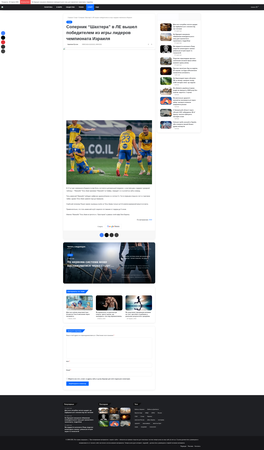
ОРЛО (153, 413)
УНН (150, 220)
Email (68, 370)
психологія (153, 427)
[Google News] (113, 226)
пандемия (144, 427)
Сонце (142, 416)
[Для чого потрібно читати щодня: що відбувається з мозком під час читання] (166, 27)
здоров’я (137, 423)
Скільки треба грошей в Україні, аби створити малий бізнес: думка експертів (184, 124)
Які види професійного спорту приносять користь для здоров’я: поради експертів (90, 263)
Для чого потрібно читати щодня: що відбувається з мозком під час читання (185, 27)
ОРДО (146, 413)
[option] (109, 263)
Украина (149, 416)
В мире (59, 7)
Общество (70, 7)
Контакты (197, 446)
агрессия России (139, 420)
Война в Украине (139, 409)
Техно (81, 7)
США (136, 416)
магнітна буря (157, 423)
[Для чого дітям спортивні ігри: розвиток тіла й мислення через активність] (79, 302)
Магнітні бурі (138, 413)
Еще (97, 7)
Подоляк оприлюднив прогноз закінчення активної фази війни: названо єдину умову (185, 61)
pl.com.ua (173, 439)
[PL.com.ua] (6, 7)
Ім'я (68, 361)
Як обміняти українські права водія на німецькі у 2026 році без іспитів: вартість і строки (185, 90)
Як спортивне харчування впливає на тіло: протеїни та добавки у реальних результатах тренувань (138, 314)
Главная (70, 17)
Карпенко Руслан (73, 44)
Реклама (190, 446)
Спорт (90, 7)
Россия (160, 413)
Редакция (183, 446)
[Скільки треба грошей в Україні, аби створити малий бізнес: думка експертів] (166, 125)
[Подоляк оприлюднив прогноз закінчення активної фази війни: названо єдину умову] (166, 61)
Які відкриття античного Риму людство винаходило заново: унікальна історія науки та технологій (62, 2)
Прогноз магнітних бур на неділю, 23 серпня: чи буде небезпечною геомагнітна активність (185, 70)
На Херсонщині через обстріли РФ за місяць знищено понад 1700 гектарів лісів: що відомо (184, 80)
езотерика (161, 420)
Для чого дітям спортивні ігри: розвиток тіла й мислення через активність (78, 314)
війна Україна (151, 420)
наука (136, 427)
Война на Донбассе (153, 409)
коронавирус (146, 423)
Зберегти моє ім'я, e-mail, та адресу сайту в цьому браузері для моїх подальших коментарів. (99, 379)
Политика (48, 7)
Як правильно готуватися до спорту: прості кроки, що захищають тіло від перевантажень (109, 314)
